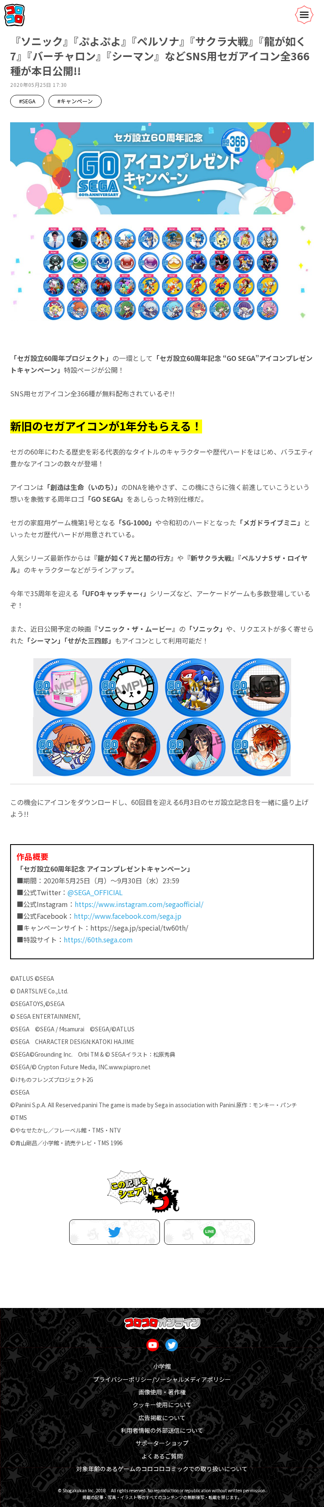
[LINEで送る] (209, 1232)
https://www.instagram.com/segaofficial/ (139, 904)
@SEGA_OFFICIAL (95, 892)
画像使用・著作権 (162, 1392)
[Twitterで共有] (114, 1232)
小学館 (162, 1366)
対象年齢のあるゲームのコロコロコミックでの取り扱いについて (162, 1468)
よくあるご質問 (162, 1456)
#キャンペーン (75, 101)
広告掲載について (162, 1417)
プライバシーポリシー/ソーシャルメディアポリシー (162, 1379)
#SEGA (27, 101)
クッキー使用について (162, 1404)
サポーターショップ (162, 1443)
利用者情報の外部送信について (162, 1430)
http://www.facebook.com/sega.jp (127, 916)
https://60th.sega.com (98, 939)
